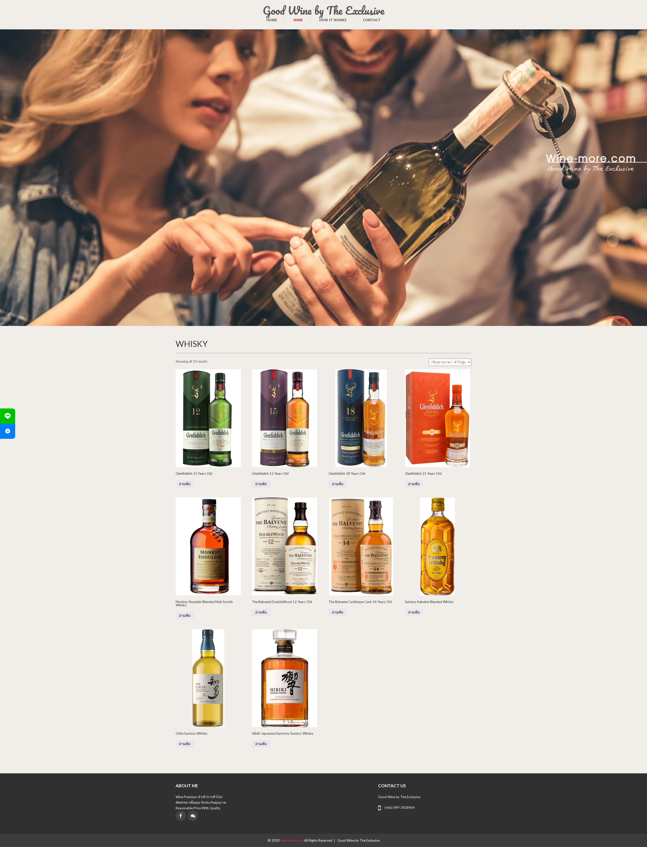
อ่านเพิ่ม (185, 484)
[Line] (7, 416)
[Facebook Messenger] (7, 431)
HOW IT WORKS (332, 20)
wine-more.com (292, 840)
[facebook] (181, 816)
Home (271, 20)
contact (372, 20)
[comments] (193, 816)
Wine (298, 20)
